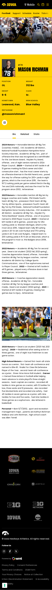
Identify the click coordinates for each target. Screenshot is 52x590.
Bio (14, 134)
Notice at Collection (33, 574)
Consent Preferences (27, 565)
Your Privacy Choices (11, 574)
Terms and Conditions (12, 569)
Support (17, 13)
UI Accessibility (42, 579)
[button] (46, 322)
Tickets (44, 14)
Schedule (26, 13)
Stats (36, 134)
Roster (36, 13)
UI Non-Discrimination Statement (17, 579)
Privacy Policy (8, 565)
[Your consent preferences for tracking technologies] (4, 585)
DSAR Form (30, 569)
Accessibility (7, 583)
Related (25, 134)
